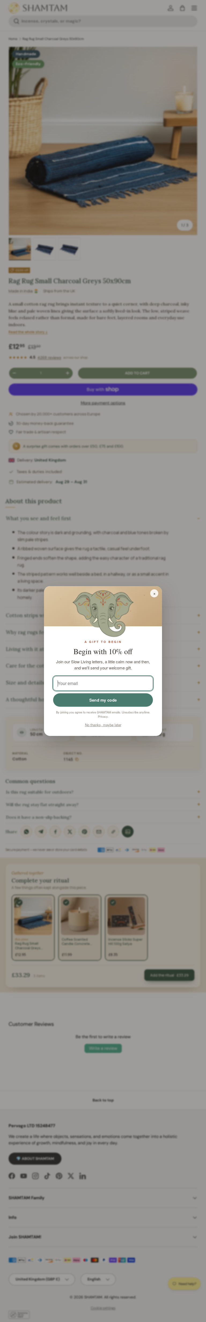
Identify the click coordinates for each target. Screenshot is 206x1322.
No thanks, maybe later (103, 724)
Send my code (103, 700)
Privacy (103, 716)
